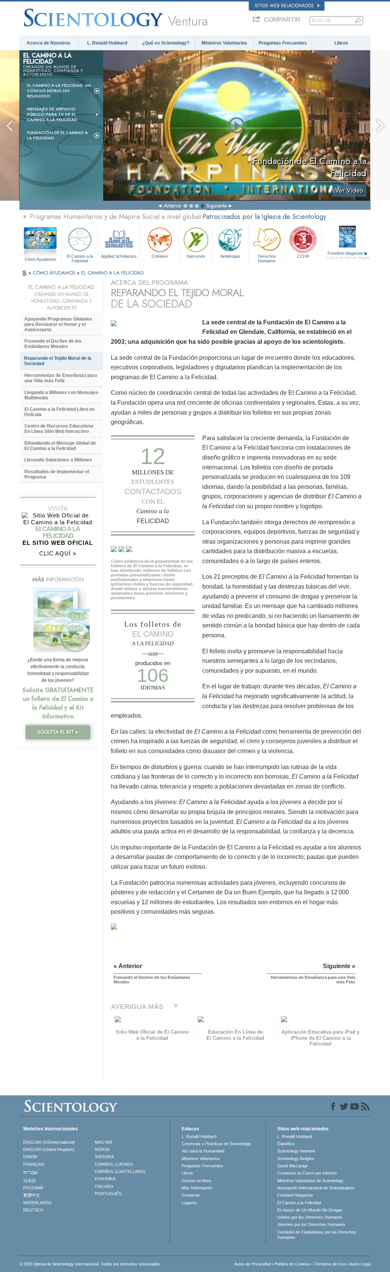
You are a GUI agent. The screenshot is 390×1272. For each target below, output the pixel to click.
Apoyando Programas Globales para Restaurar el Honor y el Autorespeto (58, 324)
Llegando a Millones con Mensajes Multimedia (61, 395)
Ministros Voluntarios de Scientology (310, 1180)
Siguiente (216, 205)
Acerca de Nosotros (48, 43)
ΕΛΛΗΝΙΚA (105, 1178)
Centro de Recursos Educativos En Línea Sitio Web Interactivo (59, 428)
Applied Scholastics (119, 256)
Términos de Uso (330, 1264)
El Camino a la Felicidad (80, 258)
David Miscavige (292, 1165)
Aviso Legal (360, 1264)
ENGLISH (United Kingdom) (49, 1149)
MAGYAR (103, 1142)
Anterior (173, 205)
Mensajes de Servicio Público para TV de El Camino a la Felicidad (52, 114)
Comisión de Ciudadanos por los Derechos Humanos (316, 1235)
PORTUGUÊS (108, 1193)
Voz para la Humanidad (203, 1151)
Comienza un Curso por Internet (307, 1173)
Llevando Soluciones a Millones (58, 460)
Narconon (196, 256)
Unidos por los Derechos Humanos (309, 1217)
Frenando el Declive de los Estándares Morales (53, 343)
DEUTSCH (33, 1210)
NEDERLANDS (37, 1202)
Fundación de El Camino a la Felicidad (57, 135)
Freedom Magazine (347, 255)
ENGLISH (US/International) (49, 1142)
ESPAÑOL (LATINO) (114, 1164)
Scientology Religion (295, 1158)
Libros (341, 43)
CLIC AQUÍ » (57, 553)
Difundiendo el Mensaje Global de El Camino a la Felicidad (60, 445)
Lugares (189, 1202)
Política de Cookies (292, 1264)
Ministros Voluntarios (224, 43)
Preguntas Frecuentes (283, 43)
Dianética (285, 1143)
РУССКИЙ (33, 1188)
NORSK (102, 1149)
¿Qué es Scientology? (165, 43)
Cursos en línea (196, 1180)
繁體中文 (31, 1195)
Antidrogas (230, 256)
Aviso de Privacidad (252, 1264)
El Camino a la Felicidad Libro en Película (59, 412)
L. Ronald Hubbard (107, 43)
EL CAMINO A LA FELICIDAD (112, 272)
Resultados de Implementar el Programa (56, 474)
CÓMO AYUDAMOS (55, 272)
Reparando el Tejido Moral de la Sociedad (57, 361)
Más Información (197, 1188)
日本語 (29, 1180)
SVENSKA (104, 1156)
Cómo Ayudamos (40, 259)
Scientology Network (296, 1151)
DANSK (30, 1156)
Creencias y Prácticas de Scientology (216, 1143)
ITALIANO (104, 1186)
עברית (30, 1172)
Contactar (191, 1195)
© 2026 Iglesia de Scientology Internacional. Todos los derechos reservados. (90, 1264)
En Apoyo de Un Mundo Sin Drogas (309, 1210)
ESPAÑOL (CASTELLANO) (120, 1171)
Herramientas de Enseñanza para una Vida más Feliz (60, 378)
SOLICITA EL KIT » (58, 732)
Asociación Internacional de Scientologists (316, 1188)
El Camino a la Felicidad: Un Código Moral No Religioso (59, 90)
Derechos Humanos (267, 258)
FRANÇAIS (33, 1164)
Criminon (160, 256)
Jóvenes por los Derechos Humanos (311, 1224)
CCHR (303, 256)
